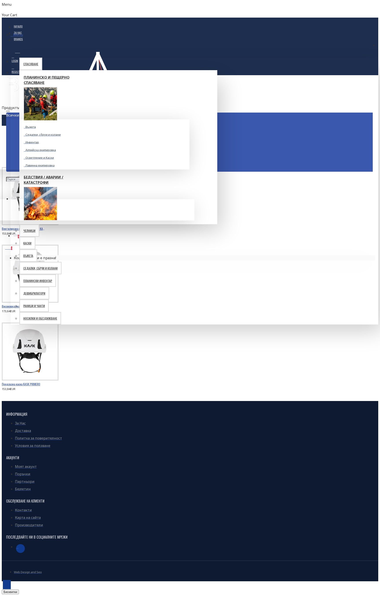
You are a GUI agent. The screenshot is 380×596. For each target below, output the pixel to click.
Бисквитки (10, 592)
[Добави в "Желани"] (7, 231)
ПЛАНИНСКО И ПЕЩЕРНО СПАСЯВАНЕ (46, 80)
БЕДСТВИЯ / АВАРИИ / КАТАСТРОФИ (43, 180)
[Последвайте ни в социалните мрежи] (20, 548)
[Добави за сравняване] (24, 231)
